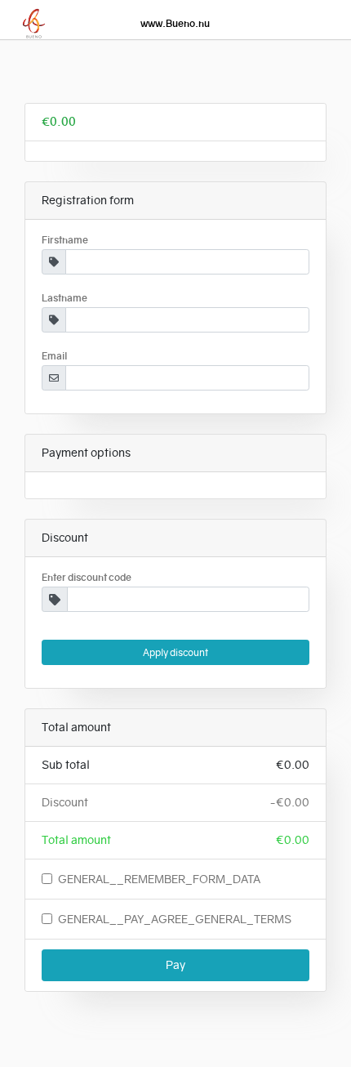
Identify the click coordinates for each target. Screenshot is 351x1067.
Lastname (64, 298)
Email (55, 356)
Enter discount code (86, 577)
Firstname (65, 240)
